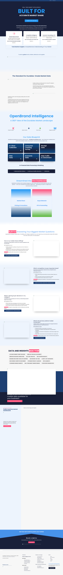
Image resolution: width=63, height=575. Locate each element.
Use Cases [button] (23, 2)
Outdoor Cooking (39, 558)
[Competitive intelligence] (31, 47)
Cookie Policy (13, 556)
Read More (25, 436)
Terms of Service (8, 556)
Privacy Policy (4, 556)
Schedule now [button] (31, 542)
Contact (51, 0)
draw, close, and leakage (13, 303)
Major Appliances (39, 557)
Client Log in (54, 0)
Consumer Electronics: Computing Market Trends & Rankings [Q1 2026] (37, 524)
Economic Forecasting (27, 562)
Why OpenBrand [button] (33, 2)
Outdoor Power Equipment (40, 559)
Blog (50, 558)
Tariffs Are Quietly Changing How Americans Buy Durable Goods (35, 494)
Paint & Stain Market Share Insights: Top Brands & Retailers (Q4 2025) (36, 434)
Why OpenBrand (52, 557)
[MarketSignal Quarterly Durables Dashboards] (10, 467)
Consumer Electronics (39, 556)
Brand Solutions (26, 568)
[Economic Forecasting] (48, 39)
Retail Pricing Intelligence (27, 570)
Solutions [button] (18, 2)
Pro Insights (25, 563)
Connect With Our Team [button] (32, 20)
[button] (55, 2)
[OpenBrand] (8, 3)
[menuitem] (50, 0)
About (51, 556)
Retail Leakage (26, 569)
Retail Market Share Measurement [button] (12, 255)
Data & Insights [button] (40, 2)
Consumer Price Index (27, 561)
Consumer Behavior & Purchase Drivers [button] (13, 310)
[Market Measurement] (13, 39)
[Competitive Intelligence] (31, 39)
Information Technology (40, 562)
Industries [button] (28, 2)
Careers (51, 559)
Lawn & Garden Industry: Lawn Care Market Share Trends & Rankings (36, 464)
